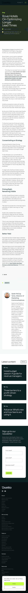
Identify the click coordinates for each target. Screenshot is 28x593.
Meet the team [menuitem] (5, 499)
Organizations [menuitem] (5, 559)
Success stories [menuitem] (5, 575)
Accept (14, 583)
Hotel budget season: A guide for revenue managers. (13, 373)
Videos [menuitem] (3, 573)
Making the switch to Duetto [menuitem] (8, 550)
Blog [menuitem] (3, 570)
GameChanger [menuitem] (5, 537)
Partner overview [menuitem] (5, 556)
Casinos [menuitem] (3, 518)
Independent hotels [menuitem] (6, 521)
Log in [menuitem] (3, 510)
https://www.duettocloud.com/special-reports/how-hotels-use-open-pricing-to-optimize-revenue (15, 78)
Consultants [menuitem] (4, 561)
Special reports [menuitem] (5, 572)
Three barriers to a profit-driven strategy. (12, 393)
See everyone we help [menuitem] (7, 529)
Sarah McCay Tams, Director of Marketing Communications (12, 32)
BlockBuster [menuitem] (4, 540)
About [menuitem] (3, 495)
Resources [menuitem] (4, 566)
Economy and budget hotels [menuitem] (8, 523)
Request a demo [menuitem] (5, 507)
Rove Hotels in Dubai (8, 49)
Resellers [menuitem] (4, 562)
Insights (7, 282)
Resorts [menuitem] (3, 520)
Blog (5, 274)
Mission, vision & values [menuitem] (7, 498)
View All (24, 361)
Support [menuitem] (3, 504)
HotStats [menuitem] (4, 545)
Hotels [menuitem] (3, 517)
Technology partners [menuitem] (6, 558)
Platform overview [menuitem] (6, 535)
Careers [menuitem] (3, 501)
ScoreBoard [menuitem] (4, 539)
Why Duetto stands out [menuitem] (7, 548)
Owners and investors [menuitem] (6, 526)
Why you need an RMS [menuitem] (6, 547)
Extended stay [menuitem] (5, 525)
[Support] (21, 2)
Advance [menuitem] (4, 542)
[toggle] (25, 2)
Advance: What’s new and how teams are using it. (14, 412)
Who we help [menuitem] (5, 514)
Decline (14, 587)
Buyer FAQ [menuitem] (4, 506)
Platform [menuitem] (4, 533)
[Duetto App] (20, 2)
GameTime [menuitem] (4, 543)
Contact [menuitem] (3, 509)
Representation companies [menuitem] (8, 528)
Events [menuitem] (3, 503)
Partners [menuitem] (4, 554)
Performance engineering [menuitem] (7, 569)
